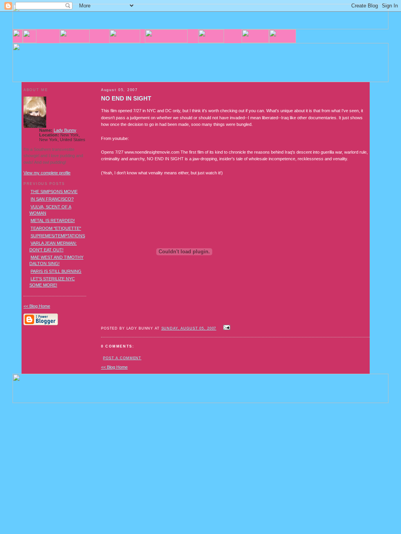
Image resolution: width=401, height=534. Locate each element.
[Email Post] (225, 328)
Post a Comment (122, 358)
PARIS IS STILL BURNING (56, 271)
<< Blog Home (114, 367)
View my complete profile (46, 172)
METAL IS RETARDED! (53, 220)
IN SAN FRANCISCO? (52, 199)
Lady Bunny (65, 130)
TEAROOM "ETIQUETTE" (56, 228)
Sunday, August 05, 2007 (189, 328)
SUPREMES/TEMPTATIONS (58, 235)
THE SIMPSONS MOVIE (54, 191)
